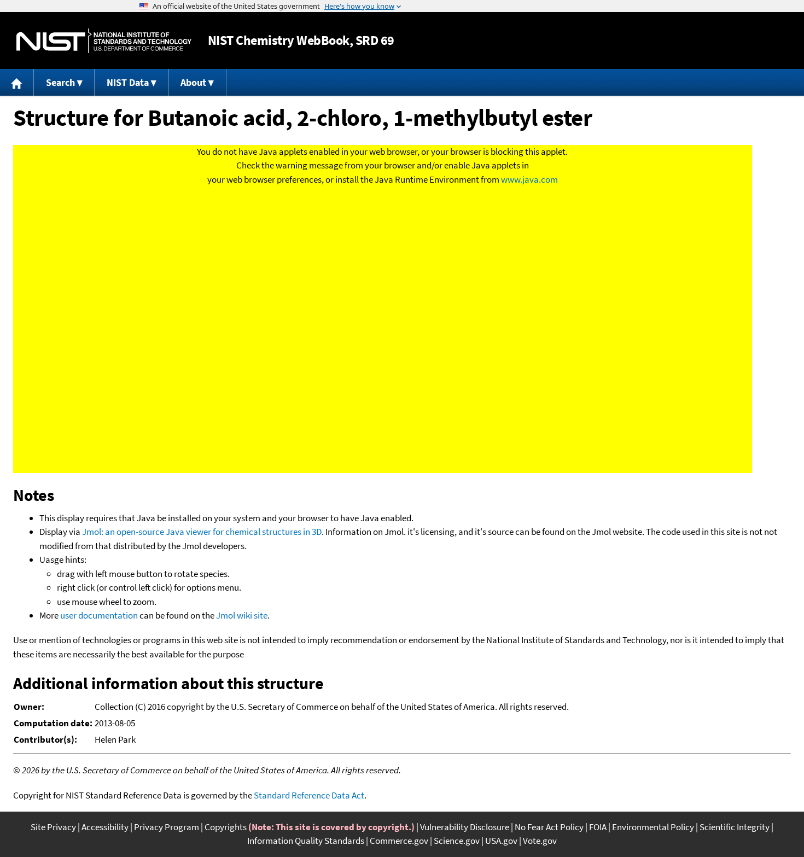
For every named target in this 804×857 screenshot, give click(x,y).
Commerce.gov (399, 841)
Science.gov (457, 841)
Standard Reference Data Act (309, 795)
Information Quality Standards (305, 841)
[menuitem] (17, 82)
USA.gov (501, 841)
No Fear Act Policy (549, 827)
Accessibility (105, 827)
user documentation (99, 615)
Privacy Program (166, 827)
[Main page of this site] (17, 82)
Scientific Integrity (735, 827)
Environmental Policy (653, 827)
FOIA (598, 827)
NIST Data (128, 82)
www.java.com (529, 179)
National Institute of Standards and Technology (103, 40)
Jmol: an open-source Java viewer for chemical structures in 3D (202, 532)
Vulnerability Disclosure (464, 827)
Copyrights (226, 827)
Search (60, 82)
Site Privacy (53, 827)
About (193, 82)
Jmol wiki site (241, 615)
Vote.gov (540, 841)
